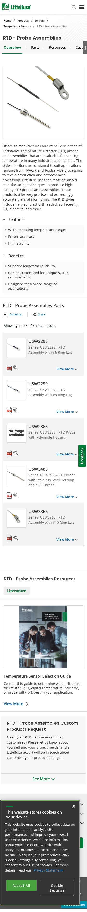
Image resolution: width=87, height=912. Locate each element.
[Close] (73, 806)
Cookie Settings (57, 888)
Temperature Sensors (17, 26)
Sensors (40, 20)
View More (13, 703)
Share (41, 314)
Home (7, 20)
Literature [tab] (16, 590)
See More (41, 779)
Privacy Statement (48, 870)
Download (15, 314)
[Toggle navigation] (81, 6)
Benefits (16, 256)
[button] (43, 102)
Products (23, 20)
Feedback (82, 456)
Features (16, 219)
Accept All (21, 885)
